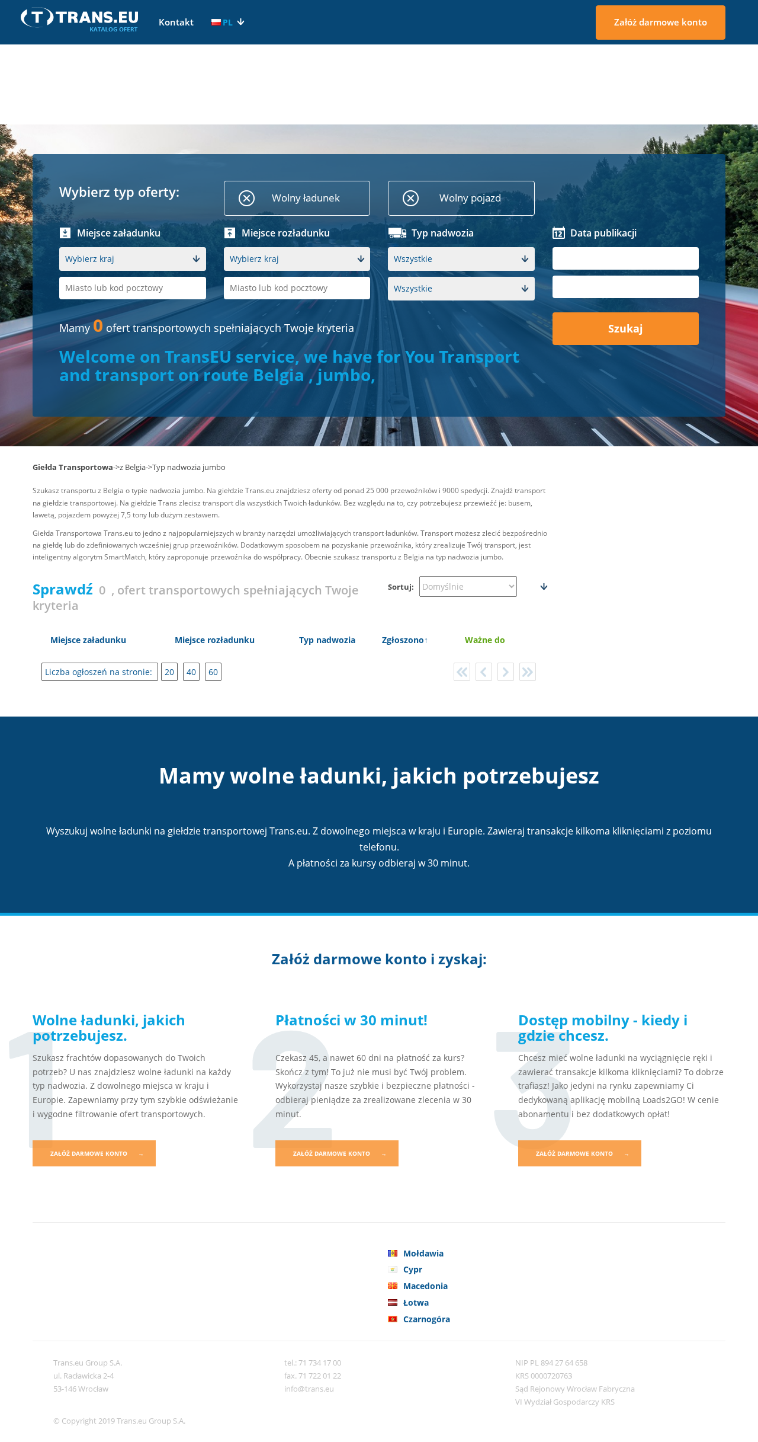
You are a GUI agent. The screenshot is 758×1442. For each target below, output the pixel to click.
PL (228, 22)
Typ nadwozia (327, 639)
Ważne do (485, 639)
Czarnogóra (426, 1319)
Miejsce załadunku (88, 639)
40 (191, 671)
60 (213, 671)
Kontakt (176, 22)
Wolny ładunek (306, 197)
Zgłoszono (403, 639)
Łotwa (416, 1302)
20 (169, 671)
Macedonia (425, 1285)
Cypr (412, 1269)
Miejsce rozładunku (215, 639)
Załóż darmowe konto (660, 22)
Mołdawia (423, 1253)
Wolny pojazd (470, 197)
